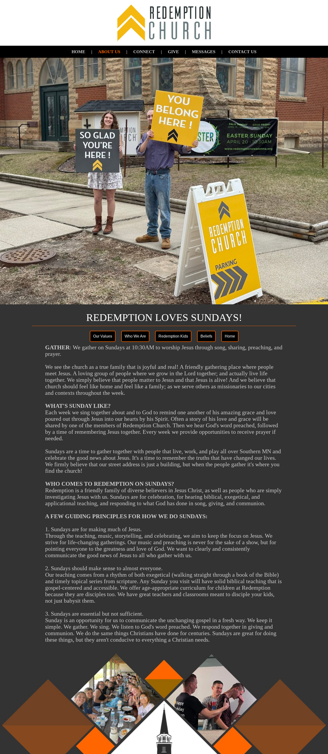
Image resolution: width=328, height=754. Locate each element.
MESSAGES (203, 51)
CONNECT (144, 51)
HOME (78, 51)
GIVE (173, 51)
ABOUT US (109, 51)
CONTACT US (242, 51)
